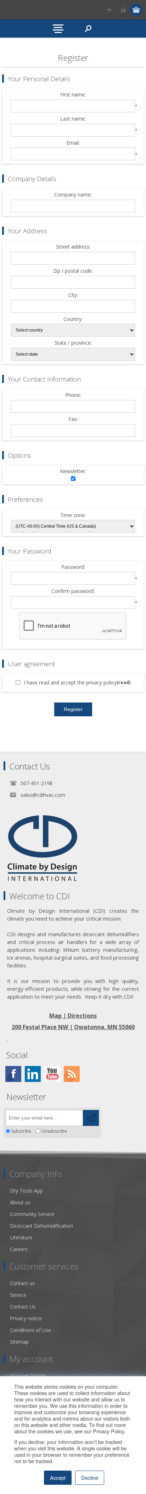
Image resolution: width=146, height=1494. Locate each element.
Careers (19, 1249)
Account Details (28, 1375)
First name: (73, 95)
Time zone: (73, 515)
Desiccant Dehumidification (41, 1225)
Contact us (22, 1283)
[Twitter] (33, 1074)
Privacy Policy (108, 1431)
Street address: (73, 247)
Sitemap (19, 1341)
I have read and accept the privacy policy (70, 682)
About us (20, 1202)
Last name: (73, 119)
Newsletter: (73, 471)
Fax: (73, 419)
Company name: (73, 195)
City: (73, 295)
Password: (73, 567)
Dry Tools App (26, 1190)
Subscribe (21, 1131)
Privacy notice (26, 1318)
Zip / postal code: (73, 271)
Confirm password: (73, 591)
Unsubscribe (54, 1131)
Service (18, 1295)
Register (109, 10)
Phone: (73, 395)
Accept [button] (58, 1477)
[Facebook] (13, 1074)
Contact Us (22, 1306)
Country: (73, 319)
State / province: (73, 343)
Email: (73, 143)
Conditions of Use (30, 1330)
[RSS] (72, 1074)
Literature (21, 1237)
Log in (123, 10)
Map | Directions (73, 1016)
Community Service (32, 1214)
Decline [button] (89, 1477)
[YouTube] (52, 1074)
